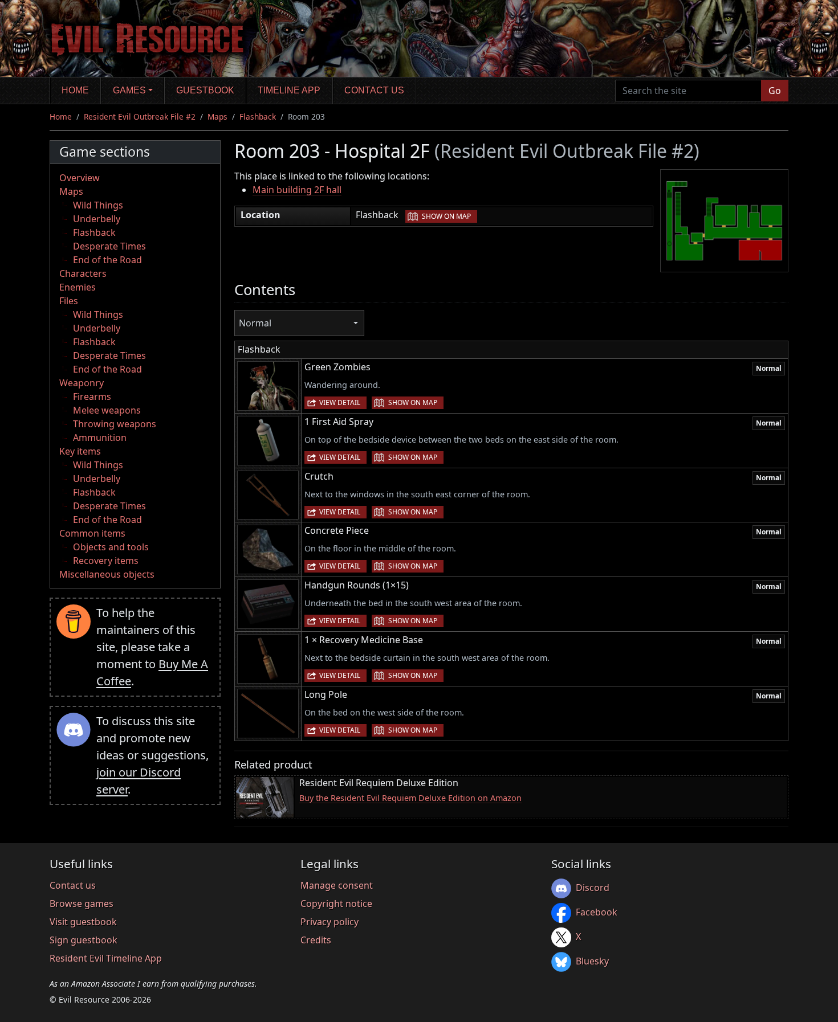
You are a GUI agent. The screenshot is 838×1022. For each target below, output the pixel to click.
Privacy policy (329, 921)
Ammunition (100, 437)
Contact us (374, 90)
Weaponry (81, 383)
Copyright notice (336, 903)
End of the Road (107, 260)
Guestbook (205, 90)
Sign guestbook (83, 940)
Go (774, 90)
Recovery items (106, 560)
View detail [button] (339, 402)
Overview (79, 177)
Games (129, 90)
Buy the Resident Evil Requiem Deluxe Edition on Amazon (410, 797)
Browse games (81, 903)
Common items (92, 533)
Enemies (77, 287)
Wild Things (98, 205)
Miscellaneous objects (106, 574)
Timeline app (289, 90)
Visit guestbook (83, 921)
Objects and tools (111, 547)
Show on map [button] (446, 216)
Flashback (257, 116)
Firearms (92, 396)
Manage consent (336, 885)
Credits (315, 940)
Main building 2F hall (297, 189)
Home (75, 90)
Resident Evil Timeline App (106, 958)
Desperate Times (109, 246)
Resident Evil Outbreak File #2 (140, 116)
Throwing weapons (114, 424)
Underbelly (96, 218)
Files (68, 301)
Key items (80, 451)
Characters (83, 273)
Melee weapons (107, 410)
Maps (217, 116)
